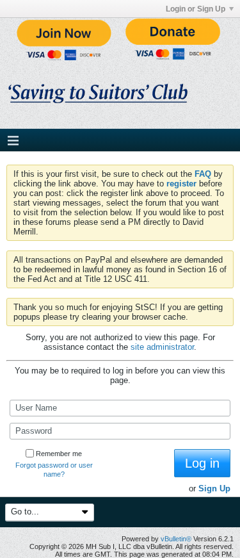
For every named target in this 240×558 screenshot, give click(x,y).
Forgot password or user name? (54, 469)
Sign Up (214, 488)
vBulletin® (176, 539)
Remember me (59, 453)
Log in (202, 463)
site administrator (162, 347)
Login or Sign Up (195, 8)
